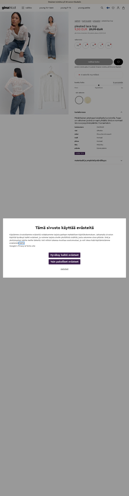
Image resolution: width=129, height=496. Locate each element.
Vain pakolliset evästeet (64, 261)
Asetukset (64, 269)
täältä (21, 243)
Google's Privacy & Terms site (22, 246)
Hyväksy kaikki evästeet (64, 255)
